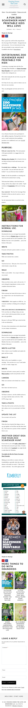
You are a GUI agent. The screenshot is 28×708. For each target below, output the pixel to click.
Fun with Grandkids (11, 12)
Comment (5, 647)
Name (3, 670)
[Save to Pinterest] (3, 36)
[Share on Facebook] (6, 36)
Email (3, 677)
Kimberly (10, 29)
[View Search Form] (24, 4)
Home (3, 12)
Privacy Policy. (17, 705)
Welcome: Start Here (14, 696)
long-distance (17, 49)
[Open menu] (3, 4)
